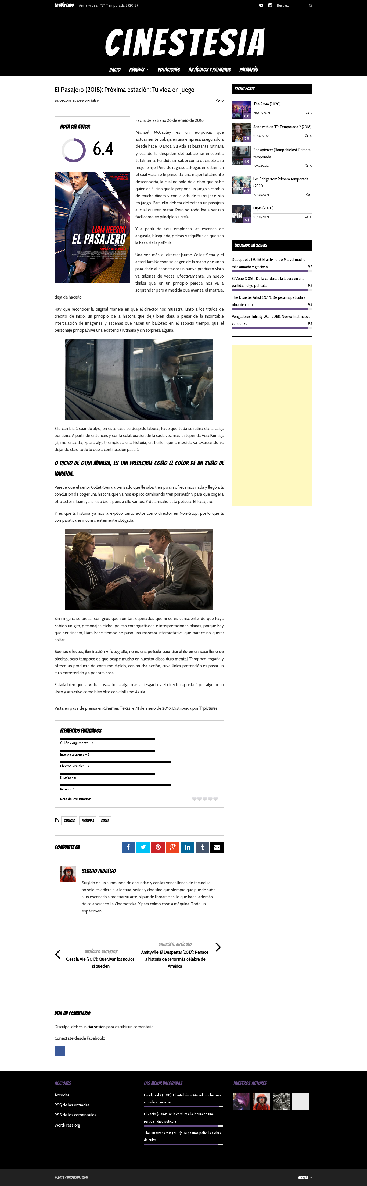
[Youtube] (261, 5)
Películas (88, 821)
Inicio (114, 70)
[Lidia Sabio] (241, 1102)
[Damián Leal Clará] (300, 1102)
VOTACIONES (168, 70)
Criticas (69, 821)
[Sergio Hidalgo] (261, 1102)
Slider (105, 821)
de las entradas (72, 1105)
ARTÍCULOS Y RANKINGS (210, 70)
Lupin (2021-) (263, 208)
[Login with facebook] (61, 1057)
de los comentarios (75, 1115)
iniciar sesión (95, 1026)
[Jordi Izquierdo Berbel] (281, 1102)
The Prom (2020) (266, 104)
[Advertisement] (272, 425)
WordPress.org (67, 1125)
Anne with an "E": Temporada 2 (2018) (108, 5)
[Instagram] (270, 5)
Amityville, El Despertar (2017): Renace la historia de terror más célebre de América (174, 959)
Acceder (62, 1095)
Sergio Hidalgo (88, 100)
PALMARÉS (248, 70)
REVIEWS (136, 70)
